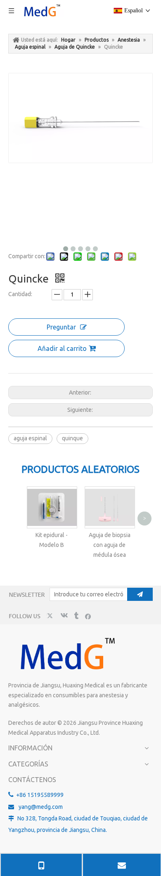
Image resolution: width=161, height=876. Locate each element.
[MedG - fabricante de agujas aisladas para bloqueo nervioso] (66, 654)
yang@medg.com (41, 807)
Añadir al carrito (62, 348)
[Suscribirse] (140, 594)
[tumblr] (76, 616)
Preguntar (61, 327)
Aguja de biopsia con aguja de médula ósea (109, 545)
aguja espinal (30, 438)
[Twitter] (51, 616)
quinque (72, 438)
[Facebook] (88, 616)
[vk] (63, 616)
